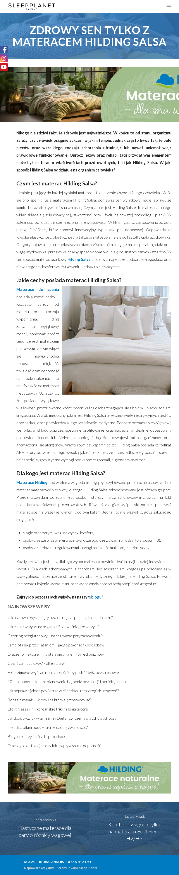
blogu (96, 597)
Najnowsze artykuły (39, 868)
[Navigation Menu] (169, 6)
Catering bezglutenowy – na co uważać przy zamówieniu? (55, 635)
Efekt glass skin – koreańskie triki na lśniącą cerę (48, 709)
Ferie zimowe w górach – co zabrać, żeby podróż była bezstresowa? (63, 672)
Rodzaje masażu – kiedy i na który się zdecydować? (49, 699)
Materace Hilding (32, 482)
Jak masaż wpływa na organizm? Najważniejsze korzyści (53, 626)
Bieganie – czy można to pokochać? (36, 736)
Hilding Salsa (79, 259)
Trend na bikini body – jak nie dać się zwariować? (48, 727)
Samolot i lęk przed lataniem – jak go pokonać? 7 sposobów (56, 645)
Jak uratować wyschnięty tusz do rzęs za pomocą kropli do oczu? (60, 617)
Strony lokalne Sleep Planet (77, 868)
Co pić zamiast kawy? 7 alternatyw (36, 663)
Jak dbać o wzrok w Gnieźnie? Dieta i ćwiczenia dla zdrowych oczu (62, 718)
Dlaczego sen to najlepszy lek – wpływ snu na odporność (54, 745)
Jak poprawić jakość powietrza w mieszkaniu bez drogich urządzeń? (63, 690)
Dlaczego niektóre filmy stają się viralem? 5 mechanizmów (56, 654)
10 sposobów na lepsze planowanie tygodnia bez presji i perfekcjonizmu (67, 681)
